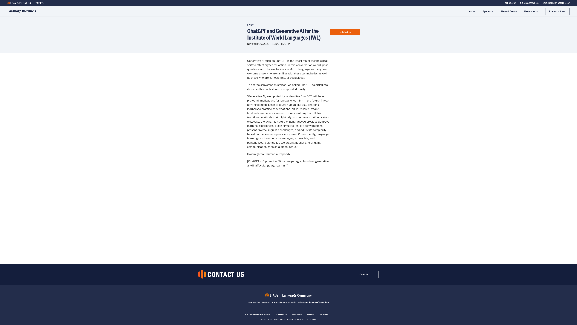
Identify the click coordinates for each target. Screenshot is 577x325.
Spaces (487, 11)
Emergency (297, 314)
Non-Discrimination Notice (257, 314)
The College (510, 3)
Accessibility (281, 314)
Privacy (310, 314)
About (472, 11)
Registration (345, 31)
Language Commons (22, 11)
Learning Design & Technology (556, 3)
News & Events (509, 11)
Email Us (363, 274)
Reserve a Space (557, 11)
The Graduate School (529, 3)
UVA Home (323, 314)
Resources (530, 11)
